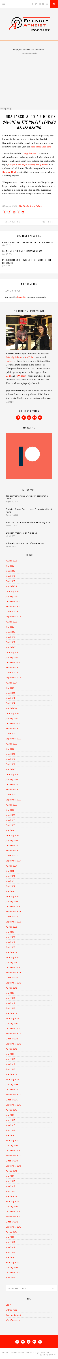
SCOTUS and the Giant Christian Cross (22, 251)
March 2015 (11, 1257)
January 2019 (12, 1023)
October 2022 (12, 794)
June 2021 (10, 876)
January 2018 (12, 1084)
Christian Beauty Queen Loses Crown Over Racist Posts (29, 510)
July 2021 (10, 870)
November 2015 (13, 1216)
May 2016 (10, 1186)
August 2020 (11, 926)
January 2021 (12, 901)
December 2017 (13, 1089)
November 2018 (13, 1033)
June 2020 (10, 937)
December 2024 (13, 662)
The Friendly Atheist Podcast (30, 206)
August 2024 (11, 682)
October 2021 (12, 855)
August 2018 (11, 1048)
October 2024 (12, 672)
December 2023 (13, 723)
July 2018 (10, 1054)
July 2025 (10, 626)
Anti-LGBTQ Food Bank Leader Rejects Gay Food (28, 522)
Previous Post (13, 222)
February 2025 (12, 652)
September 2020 (13, 921)
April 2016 (10, 1191)
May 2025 (10, 637)
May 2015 (10, 1247)
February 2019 (12, 1018)
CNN (8, 375)
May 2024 (10, 698)
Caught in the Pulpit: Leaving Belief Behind (28, 164)
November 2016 (13, 1155)
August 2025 (11, 621)
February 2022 (12, 835)
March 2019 (11, 1013)
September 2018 (13, 1043)
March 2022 (11, 830)
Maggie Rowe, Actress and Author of (27, 242)
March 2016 (11, 1196)
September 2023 (13, 738)
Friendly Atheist (14, 357)
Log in (8, 1304)
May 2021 (10, 881)
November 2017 (13, 1094)
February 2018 (12, 1079)
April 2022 (10, 825)
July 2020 (10, 931)
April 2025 (10, 642)
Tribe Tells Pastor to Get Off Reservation (25, 543)
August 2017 (11, 1109)
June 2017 (10, 1120)
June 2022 (10, 815)
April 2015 (10, 1252)
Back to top (47, 1355)
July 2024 (10, 687)
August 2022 (11, 804)
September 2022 (13, 799)
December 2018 (13, 1028)
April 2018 (10, 1069)
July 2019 (10, 993)
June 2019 (10, 998)
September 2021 (13, 860)
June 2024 (10, 693)
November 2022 (13, 789)
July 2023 (10, 748)
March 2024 (11, 708)
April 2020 (10, 947)
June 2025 (10, 632)
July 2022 (10, 809)
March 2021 (11, 891)
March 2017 (11, 1135)
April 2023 (10, 764)
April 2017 (10, 1130)
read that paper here (41, 146)
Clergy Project (29, 153)
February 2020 (12, 957)
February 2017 (12, 1140)
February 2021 (12, 896)
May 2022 (10, 820)
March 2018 (11, 1074)
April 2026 (10, 581)
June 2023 (10, 754)
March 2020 (11, 952)
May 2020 (10, 942)
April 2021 (10, 886)
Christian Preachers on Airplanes (21, 532)
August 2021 (11, 865)
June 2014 (10, 1277)
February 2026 (12, 591)
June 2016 (10, 1181)
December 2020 (13, 906)
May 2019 (10, 1003)
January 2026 (12, 596)
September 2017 (13, 1104)
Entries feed (11, 1309)
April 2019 (10, 1008)
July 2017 (10, 1115)
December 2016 (13, 1150)
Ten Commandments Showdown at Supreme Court (27, 497)
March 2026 (11, 586)
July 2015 (10, 1237)
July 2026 (10, 565)
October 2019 (12, 977)
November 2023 (13, 728)
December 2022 (13, 784)
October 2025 (12, 611)
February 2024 (12, 713)
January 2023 (12, 779)
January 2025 (12, 657)
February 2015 (12, 1262)
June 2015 (10, 1242)
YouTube (29, 357)
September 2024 (13, 677)
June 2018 (10, 1059)
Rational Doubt (9, 172)
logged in (21, 297)
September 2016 (13, 1165)
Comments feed (13, 1315)
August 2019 (11, 987)
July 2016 (10, 1176)
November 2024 (13, 667)
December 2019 (13, 967)
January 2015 (12, 1267)
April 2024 (10, 703)
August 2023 (11, 743)
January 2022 (12, 840)
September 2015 (13, 1226)
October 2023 (12, 733)
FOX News (21, 375)
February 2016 (12, 1201)
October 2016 (12, 1160)
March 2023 (11, 769)
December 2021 (13, 845)
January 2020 (12, 962)
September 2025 (13, 616)
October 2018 (12, 1038)
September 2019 (13, 982)
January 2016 (12, 1206)
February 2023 (12, 774)
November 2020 (13, 911)
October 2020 (12, 916)
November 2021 (13, 850)
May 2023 (10, 759)
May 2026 (10, 576)
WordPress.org (13, 1320)
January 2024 (12, 718)
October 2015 (12, 1221)
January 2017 (12, 1145)
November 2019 (13, 972)
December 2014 (13, 1272)
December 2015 (13, 1211)
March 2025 (11, 647)
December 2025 (13, 601)
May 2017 (10, 1125)
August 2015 (11, 1231)
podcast (9, 361)
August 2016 (11, 1170)
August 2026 (11, 560)
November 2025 (13, 606)
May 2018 (10, 1064)
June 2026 (10, 570)
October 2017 (12, 1099)
